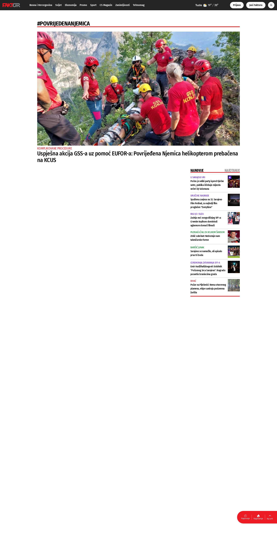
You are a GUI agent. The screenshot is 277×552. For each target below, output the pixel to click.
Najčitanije (258, 518)
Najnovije (245, 518)
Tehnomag (138, 5)
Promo (83, 5)
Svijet (58, 5)
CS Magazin (106, 5)
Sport (93, 5)
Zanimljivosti (122, 5)
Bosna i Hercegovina (40, 5)
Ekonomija (70, 5)
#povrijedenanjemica (63, 23)
